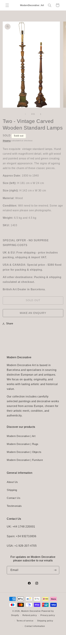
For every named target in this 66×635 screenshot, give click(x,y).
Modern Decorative (31, 611)
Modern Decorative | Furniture (25, 460)
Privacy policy (47, 615)
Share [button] (9, 323)
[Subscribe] (55, 570)
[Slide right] (40, 114)
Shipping (7, 141)
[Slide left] (25, 114)
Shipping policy (45, 621)
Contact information (35, 626)
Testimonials (14, 506)
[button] (7, 5)
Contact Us (13, 498)
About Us (12, 482)
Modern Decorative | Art (21, 436)
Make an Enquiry (33, 313)
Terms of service (25, 621)
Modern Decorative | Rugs (22, 444)
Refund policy (30, 615)
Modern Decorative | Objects (24, 452)
